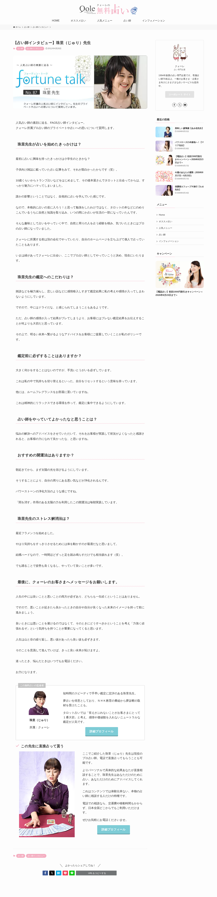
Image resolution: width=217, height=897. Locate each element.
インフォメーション (169, 241)
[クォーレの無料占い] (108, 9)
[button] (45, 873)
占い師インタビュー (35, 48)
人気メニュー (165, 228)
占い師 (20, 48)
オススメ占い (165, 221)
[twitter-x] (180, 105)
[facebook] (174, 105)
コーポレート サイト (180, 94)
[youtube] (185, 105)
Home (162, 215)
